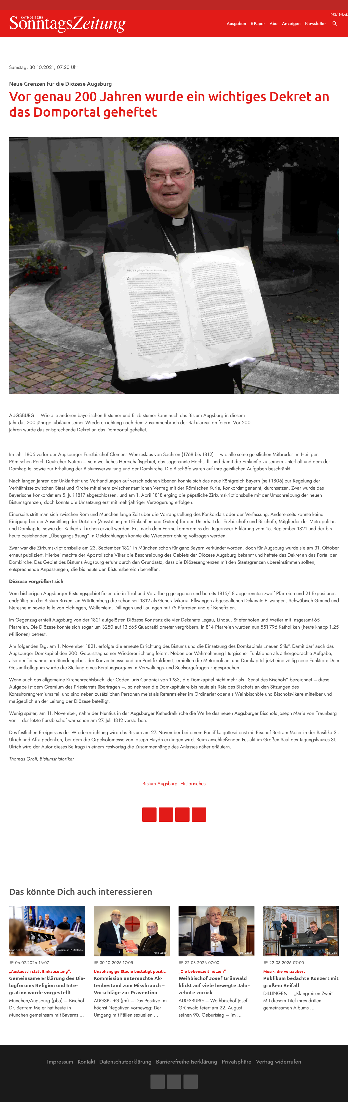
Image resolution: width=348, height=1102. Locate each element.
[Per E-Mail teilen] (199, 814)
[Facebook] (157, 1082)
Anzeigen (291, 23)
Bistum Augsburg (160, 783)
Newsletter (315, 23)
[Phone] (190, 1082)
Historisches (192, 783)
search (335, 24)
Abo (274, 23)
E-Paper (258, 23)
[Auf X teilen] (166, 814)
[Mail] (174, 1082)
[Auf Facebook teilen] (149, 814)
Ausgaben (236, 23)
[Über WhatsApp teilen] (182, 814)
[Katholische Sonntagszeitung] (67, 23)
